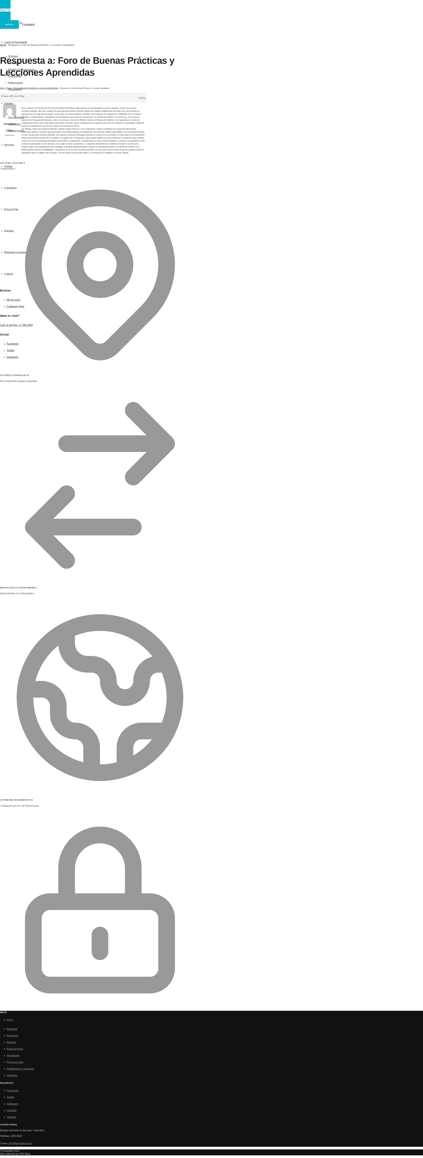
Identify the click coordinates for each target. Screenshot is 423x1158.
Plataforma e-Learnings (21, 1068)
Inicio (3, 45)
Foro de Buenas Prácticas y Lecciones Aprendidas (35, 88)
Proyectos (12, 1035)
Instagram (12, 1103)
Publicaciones (15, 1048)
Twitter (10, 1097)
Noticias (11, 1042)
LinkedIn (12, 1110)
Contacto (12, 1075)
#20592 (142, 98)
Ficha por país (15, 1062)
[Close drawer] (5, 16)
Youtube (11, 1117)
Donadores (13, 1055)
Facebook (12, 1090)
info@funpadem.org (20, 1143)
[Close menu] (5, 4)
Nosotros (12, 1029)
